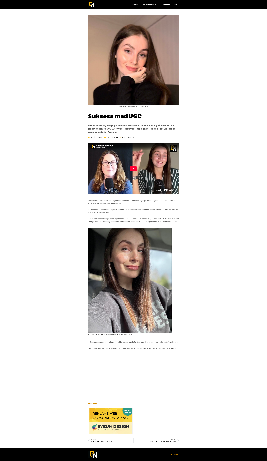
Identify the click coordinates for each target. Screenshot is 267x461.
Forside (135, 4)
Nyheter (166, 4)
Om (175, 4)
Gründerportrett (151, 4)
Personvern (174, 454)
